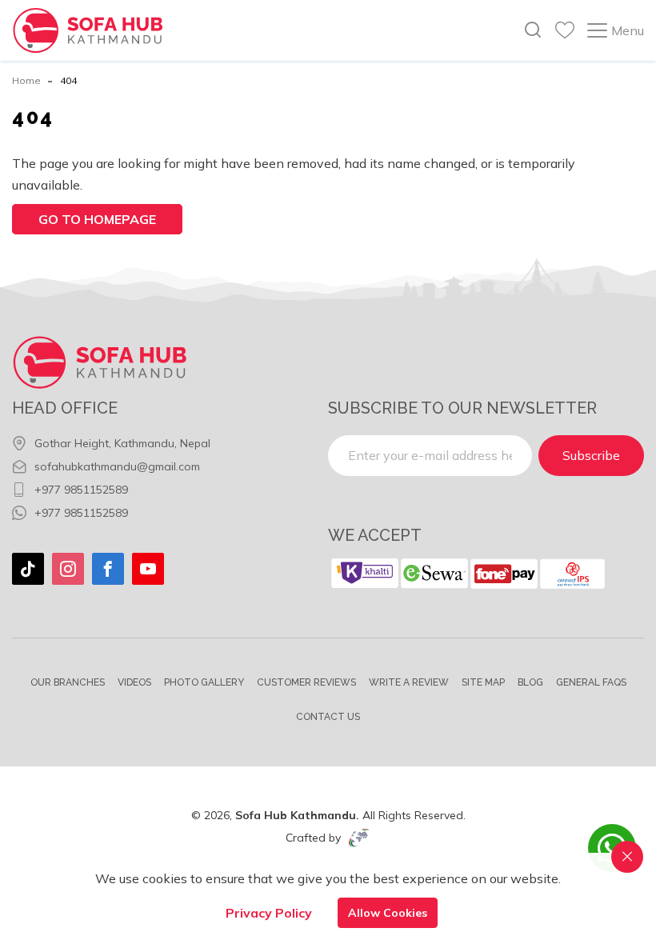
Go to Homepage (97, 219)
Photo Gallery (204, 682)
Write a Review (409, 682)
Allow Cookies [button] (387, 913)
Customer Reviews (306, 682)
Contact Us (328, 716)
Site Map (483, 682)
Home (26, 80)
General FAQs (591, 682)
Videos (134, 682)
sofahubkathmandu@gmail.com (117, 466)
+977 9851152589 (81, 489)
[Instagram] (68, 569)
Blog (530, 682)
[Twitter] (28, 569)
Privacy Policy (269, 913)
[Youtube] (148, 569)
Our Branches (67, 682)
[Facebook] (108, 569)
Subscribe (591, 455)
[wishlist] (564, 30)
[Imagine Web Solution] (359, 837)
